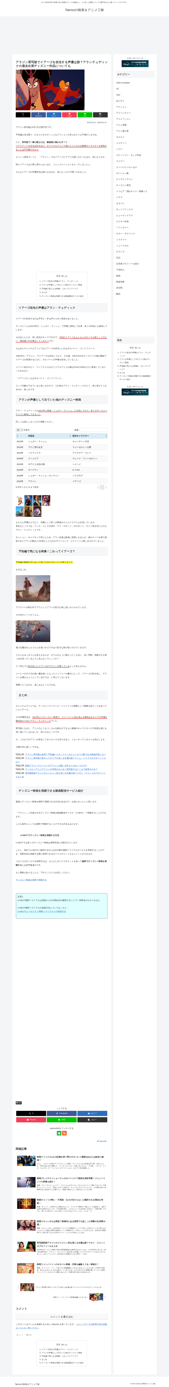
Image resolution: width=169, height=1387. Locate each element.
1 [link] (102, 487)
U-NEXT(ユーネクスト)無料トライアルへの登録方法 (41, 911)
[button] (100, 114)
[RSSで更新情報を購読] (64, 1133)
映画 (19, 1103)
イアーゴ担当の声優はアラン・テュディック (60, 281)
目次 (58, 276)
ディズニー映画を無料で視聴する (31, 880)
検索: (76, 430)
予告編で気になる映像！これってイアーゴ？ (60, 289)
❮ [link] (98, 487)
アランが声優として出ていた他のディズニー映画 (62, 285)
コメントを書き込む (62, 1316)
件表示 (26, 430)
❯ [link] (106, 487)
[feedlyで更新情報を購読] (59, 1133)
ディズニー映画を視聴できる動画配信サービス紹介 (63, 296)
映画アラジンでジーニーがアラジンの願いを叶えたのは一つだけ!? (56, 765)
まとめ (44, 292)
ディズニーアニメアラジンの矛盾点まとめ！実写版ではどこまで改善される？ (61, 769)
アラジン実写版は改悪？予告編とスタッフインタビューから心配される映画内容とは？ (65, 754)
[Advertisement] (84, 35)
